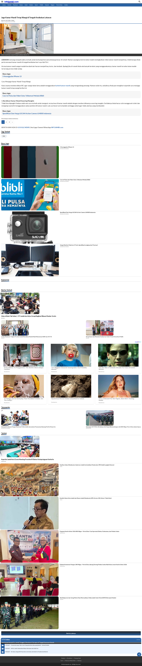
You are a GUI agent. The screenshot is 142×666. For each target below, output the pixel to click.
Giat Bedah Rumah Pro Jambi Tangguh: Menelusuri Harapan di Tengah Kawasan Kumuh (28, 642)
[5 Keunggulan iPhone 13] (30, 162)
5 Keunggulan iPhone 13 (12, 76)
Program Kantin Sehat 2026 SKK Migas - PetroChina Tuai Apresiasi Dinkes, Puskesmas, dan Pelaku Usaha (89, 531)
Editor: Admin (11, 20)
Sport (36, 5)
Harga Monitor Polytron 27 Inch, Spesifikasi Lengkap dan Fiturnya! (79, 245)
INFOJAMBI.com (57, 127)
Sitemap (79, 660)
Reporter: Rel (4, 20)
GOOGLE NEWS (24, 127)
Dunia (21, 5)
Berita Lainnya (71, 633)
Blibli (4, 136)
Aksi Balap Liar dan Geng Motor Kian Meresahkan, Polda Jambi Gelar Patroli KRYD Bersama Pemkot (88, 598)
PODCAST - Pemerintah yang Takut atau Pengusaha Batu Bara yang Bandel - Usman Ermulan (27, 645)
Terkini (4, 433)
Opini (26, 5)
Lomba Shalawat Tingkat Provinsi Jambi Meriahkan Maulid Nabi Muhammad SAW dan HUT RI (26, 336)
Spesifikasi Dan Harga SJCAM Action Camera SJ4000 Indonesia (27, 113)
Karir (62, 660)
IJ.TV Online (6, 639)
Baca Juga (5, 143)
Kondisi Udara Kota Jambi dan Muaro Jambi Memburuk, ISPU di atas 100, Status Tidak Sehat (86, 498)
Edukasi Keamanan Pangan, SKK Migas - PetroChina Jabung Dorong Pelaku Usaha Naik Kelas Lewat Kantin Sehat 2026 (93, 564)
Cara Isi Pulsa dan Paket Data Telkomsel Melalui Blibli (23, 96)
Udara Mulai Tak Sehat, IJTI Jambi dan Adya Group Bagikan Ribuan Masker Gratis (28, 316)
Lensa (4, 5)
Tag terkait (5, 132)
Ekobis (31, 5)
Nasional (15, 5)
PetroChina (59, 5)
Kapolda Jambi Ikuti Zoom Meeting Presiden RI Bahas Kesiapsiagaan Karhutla (27, 459)
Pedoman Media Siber (70, 660)
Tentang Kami (77, 658)
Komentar (5, 280)
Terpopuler (5, 407)
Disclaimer (69, 658)
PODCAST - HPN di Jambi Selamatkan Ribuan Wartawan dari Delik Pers (21, 648)
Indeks (66, 5)
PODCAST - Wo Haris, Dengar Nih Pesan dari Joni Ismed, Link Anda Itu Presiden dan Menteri (26, 651)
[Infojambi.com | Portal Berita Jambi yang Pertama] (11, 1)
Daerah (47, 5)
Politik (41, 5)
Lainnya (138, 639)
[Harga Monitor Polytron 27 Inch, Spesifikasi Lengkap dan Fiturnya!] (30, 260)
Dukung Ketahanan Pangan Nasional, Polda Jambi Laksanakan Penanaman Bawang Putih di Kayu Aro (28, 427)
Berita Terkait (6, 290)
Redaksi (63, 658)
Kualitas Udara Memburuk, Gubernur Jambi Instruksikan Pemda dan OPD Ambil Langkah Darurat (87, 465)
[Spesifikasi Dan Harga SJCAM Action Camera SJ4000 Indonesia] (30, 227)
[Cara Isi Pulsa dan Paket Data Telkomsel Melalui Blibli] (30, 195)
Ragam (52, 5)
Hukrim (9, 5)
